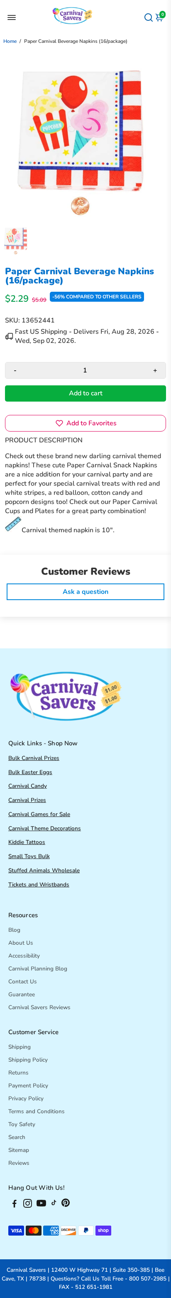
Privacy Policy (26, 1098)
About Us (20, 943)
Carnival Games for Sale (39, 814)
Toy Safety (21, 1124)
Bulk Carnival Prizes (33, 758)
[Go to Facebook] (14, 1205)
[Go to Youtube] (41, 1205)
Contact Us (22, 981)
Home (10, 41)
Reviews (18, 1163)
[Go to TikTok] (54, 1205)
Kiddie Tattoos (26, 842)
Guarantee (21, 994)
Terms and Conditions (36, 1111)
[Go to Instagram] (27, 1205)
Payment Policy (28, 1086)
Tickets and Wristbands (38, 884)
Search (16, 1137)
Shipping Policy (28, 1060)
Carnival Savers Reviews (39, 1007)
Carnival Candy (27, 786)
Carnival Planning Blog (37, 969)
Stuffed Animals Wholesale (44, 870)
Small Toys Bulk (29, 856)
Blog (14, 930)
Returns (18, 1073)
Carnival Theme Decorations (44, 828)
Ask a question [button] (85, 591)
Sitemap (18, 1150)
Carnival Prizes (27, 800)
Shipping (19, 1047)
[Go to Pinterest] (65, 1205)
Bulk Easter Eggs (30, 772)
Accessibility (24, 956)
